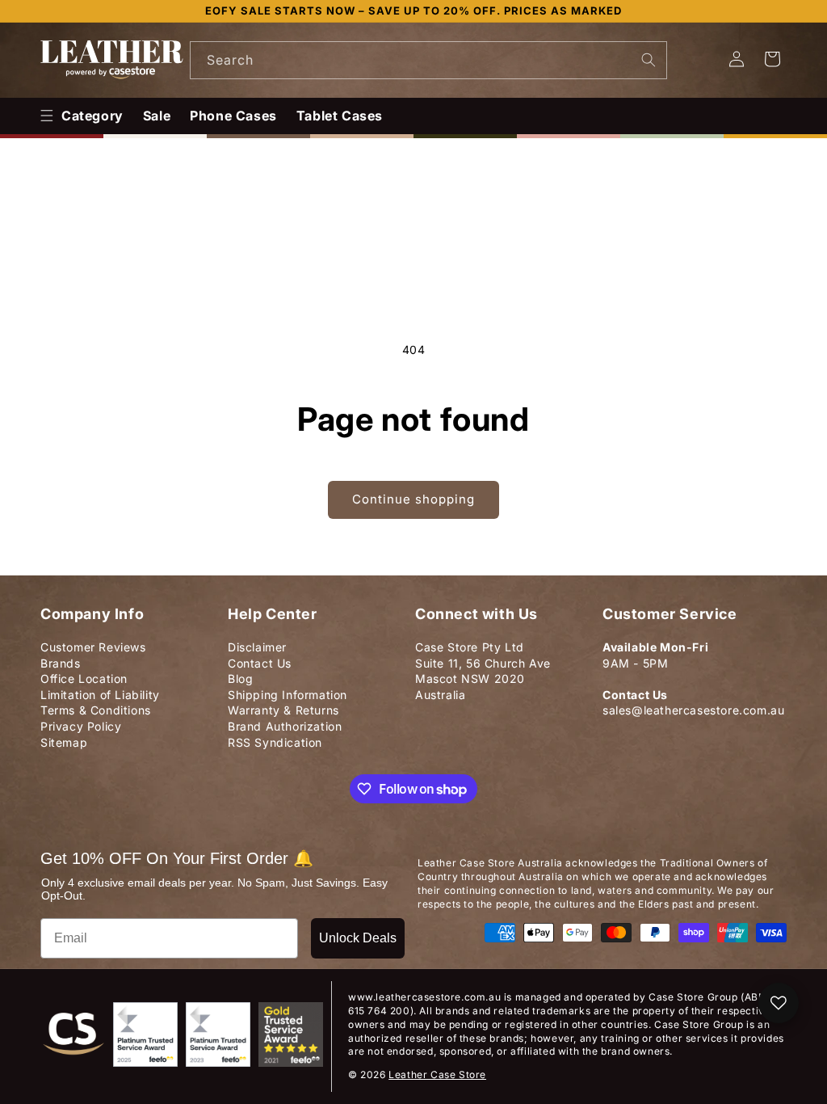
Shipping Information (287, 695)
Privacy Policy (80, 726)
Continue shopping (413, 499)
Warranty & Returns (283, 710)
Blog (240, 678)
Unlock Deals (358, 938)
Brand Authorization (285, 726)
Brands (60, 663)
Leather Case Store (437, 1074)
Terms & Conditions (95, 710)
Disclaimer (257, 647)
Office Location (84, 678)
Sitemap (63, 742)
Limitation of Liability (100, 695)
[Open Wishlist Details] (778, 1003)
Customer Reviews (93, 647)
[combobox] (428, 60)
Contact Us (260, 663)
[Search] (648, 60)
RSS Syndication (275, 742)
